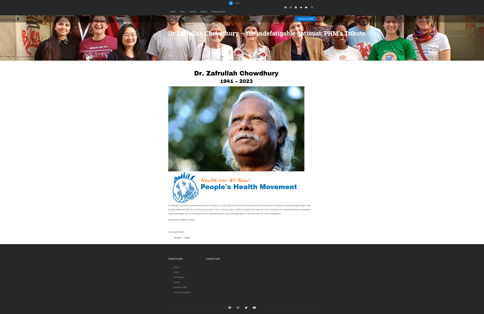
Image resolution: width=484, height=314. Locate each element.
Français (192, 12)
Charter (177, 282)
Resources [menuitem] (281, 18)
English (173, 12)
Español (203, 12)
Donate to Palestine (182, 292)
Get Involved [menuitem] (234, 18)
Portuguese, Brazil (218, 12)
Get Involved (179, 277)
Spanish (177, 237)
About (176, 272)
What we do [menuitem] (252, 18)
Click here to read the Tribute (181, 219)
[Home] (180, 18)
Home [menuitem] (210, 18)
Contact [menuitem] (266, 18)
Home (170, 56)
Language (172, 232)
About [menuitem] (220, 18)
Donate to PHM (305, 18)
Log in (237, 3)
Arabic (182, 12)
